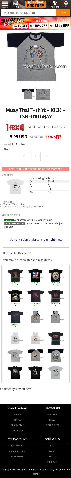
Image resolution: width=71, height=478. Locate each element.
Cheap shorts (52, 425)
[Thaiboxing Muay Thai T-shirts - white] (15, 344)
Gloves (17, 420)
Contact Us (52, 439)
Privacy (52, 456)
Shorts (17, 414)
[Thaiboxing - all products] (15, 127)
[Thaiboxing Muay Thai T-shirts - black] (15, 281)
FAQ (52, 445)
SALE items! (52, 414)
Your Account (17, 439)
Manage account (17, 451)
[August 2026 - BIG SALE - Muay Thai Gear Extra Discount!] (35, 29)
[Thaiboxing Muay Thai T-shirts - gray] (35, 323)
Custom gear (17, 425)
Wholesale (17, 430)
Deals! (52, 420)
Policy (52, 451)
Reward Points (17, 456)
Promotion (52, 408)
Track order (17, 445)
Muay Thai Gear (17, 408)
